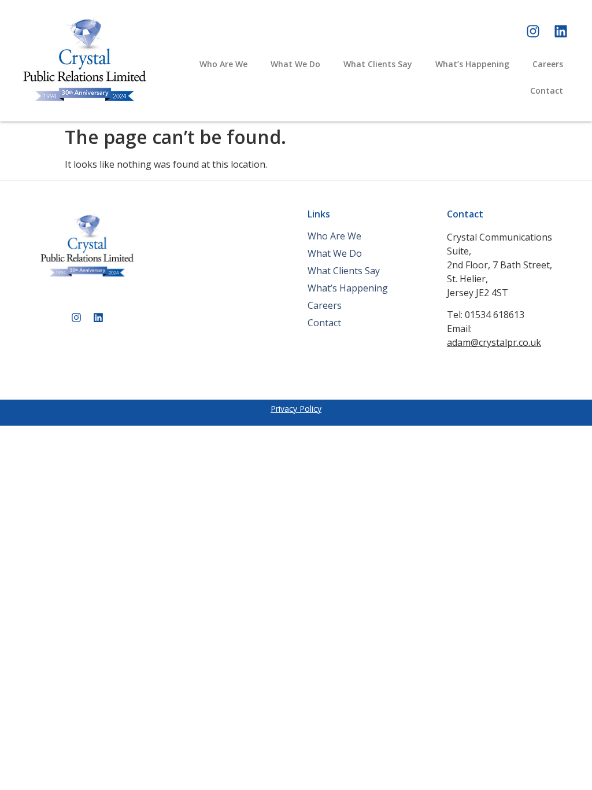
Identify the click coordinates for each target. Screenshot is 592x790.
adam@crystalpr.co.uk (494, 342)
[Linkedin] (561, 31)
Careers (547, 63)
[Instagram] (533, 31)
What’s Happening (472, 63)
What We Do (295, 63)
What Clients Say (377, 63)
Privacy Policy (296, 408)
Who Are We (223, 63)
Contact (546, 90)
